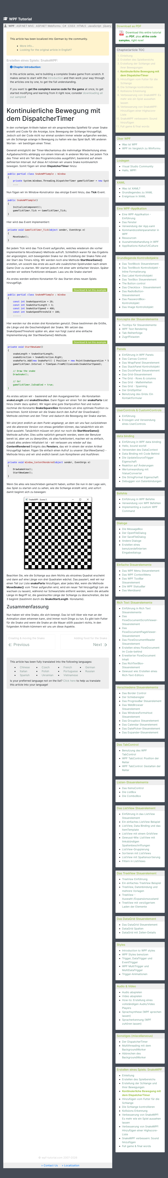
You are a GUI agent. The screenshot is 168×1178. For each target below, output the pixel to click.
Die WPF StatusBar (133, 586)
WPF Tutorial (20, 19)
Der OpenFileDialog (134, 532)
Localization (71, 1165)
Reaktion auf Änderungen (137, 465)
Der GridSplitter (132, 390)
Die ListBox (129, 792)
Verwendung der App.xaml (138, 226)
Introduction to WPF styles (138, 950)
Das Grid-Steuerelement (137, 374)
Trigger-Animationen (134, 974)
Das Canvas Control (134, 358)
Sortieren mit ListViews (136, 853)
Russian (90, 671)
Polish (45, 671)
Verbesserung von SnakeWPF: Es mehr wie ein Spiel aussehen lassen (140, 98)
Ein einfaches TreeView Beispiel (141, 883)
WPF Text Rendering (134, 329)
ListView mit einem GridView (140, 833)
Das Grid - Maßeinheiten (137, 382)
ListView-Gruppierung (135, 849)
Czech (46, 667)
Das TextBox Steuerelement (139, 279)
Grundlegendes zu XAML (137, 192)
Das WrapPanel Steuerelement (140, 362)
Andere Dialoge (131, 540)
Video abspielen (132, 996)
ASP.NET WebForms (48, 26)
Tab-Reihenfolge (132, 332)
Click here (69, 680)
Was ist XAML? (131, 188)
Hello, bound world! (134, 445)
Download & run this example (90, 290)
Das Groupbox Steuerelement (140, 720)
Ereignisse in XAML (134, 196)
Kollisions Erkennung (133, 91)
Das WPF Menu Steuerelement (140, 570)
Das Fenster (129, 222)
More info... (27, 45)
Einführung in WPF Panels (138, 354)
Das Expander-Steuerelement (140, 732)
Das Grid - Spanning (134, 386)
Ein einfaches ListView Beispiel (141, 821)
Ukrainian (47, 675)
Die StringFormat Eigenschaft (140, 477)
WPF (11, 26)
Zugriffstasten (130, 336)
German (90, 667)
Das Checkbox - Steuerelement (141, 287)
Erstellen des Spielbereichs (137, 59)
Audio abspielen (132, 992)
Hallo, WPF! (129, 170)
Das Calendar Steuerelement (140, 724)
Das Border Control (134, 693)
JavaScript (94, 26)
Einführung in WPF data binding (141, 441)
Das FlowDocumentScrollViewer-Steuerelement (139, 620)
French (67, 667)
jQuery (107, 26)
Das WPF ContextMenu (136, 574)
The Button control (133, 283)
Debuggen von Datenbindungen (141, 481)
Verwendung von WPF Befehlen (141, 503)
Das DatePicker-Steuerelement (141, 728)
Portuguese (70, 671)
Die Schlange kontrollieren (136, 87)
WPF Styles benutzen (135, 954)
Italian (23, 671)
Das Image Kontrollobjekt (137, 307)
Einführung (128, 416)
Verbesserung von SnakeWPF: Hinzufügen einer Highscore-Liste (138, 110)
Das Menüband (131, 590)
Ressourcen (129, 237)
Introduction (55, 78)
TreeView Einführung (134, 879)
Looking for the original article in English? (46, 49)
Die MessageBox (132, 529)
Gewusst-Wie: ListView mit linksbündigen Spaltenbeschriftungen (138, 841)
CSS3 (71, 26)
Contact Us (51, 1165)
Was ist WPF (129, 144)
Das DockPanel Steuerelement (141, 370)
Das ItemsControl (133, 788)
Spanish (25, 675)
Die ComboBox (131, 796)
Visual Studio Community (137, 166)
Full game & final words (134, 126)
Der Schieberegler (133, 697)
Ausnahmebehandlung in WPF (140, 241)
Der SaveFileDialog (134, 536)
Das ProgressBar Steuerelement (141, 701)
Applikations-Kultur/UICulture (140, 245)
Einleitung (126, 55)
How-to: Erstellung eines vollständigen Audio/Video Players (138, 1004)
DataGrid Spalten (132, 928)
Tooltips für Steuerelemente (139, 325)
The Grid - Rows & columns (139, 378)
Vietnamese (70, 675)
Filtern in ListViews (133, 861)
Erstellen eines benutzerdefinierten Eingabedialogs (134, 548)
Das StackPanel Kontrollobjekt (141, 366)
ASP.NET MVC (25, 26)
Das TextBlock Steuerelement (140, 263)
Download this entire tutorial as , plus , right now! (140, 36)
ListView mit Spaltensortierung (141, 857)
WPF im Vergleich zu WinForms (141, 148)
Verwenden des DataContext (140, 449)
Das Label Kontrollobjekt (137, 275)
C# (64, 26)
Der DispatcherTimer (135, 1041)
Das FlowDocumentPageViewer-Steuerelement (139, 631)
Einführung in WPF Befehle (138, 499)
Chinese (25, 667)
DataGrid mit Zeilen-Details (139, 932)
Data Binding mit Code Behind (140, 453)
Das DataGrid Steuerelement (140, 924)
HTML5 (81, 26)
